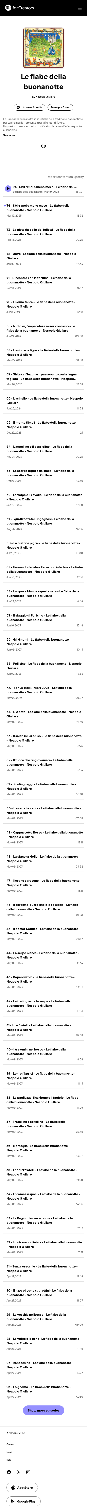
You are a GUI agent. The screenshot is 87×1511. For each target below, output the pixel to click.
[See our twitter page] (18, 1472)
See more (9, 135)
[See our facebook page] (8, 1472)
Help (8, 1460)
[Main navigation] (79, 8)
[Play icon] (8, 188)
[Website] (43, 145)
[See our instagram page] (28, 1472)
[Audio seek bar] (43, 196)
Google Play (26, 1501)
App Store (25, 1487)
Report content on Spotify (65, 176)
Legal (9, 1452)
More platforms (60, 107)
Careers (10, 1444)
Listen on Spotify (31, 107)
